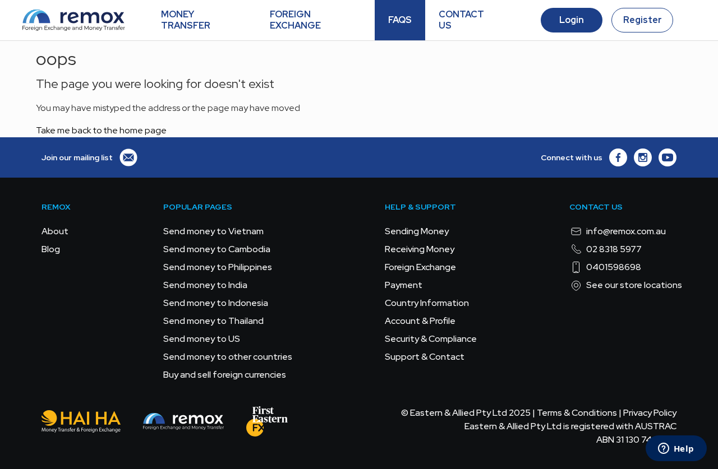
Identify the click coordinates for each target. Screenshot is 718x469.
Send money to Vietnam (213, 231)
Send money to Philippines (217, 267)
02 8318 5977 (614, 249)
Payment (403, 285)
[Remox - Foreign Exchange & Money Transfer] (183, 423)
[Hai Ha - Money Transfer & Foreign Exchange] (81, 423)
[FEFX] (267, 423)
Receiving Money (419, 249)
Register (642, 20)
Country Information (427, 303)
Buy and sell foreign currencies (224, 374)
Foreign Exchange (420, 267)
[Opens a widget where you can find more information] (676, 449)
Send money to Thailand (213, 321)
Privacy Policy (649, 413)
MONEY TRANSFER (185, 19)
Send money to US (201, 339)
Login (571, 20)
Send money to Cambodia (216, 249)
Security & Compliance (431, 339)
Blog (51, 249)
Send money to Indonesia (215, 303)
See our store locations (634, 285)
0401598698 (613, 267)
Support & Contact (424, 357)
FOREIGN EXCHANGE (295, 19)
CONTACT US (461, 19)
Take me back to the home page (101, 130)
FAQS (400, 20)
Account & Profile (420, 321)
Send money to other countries (227, 357)
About (55, 231)
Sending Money (417, 231)
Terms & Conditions (577, 413)
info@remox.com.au (626, 231)
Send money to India (205, 285)
